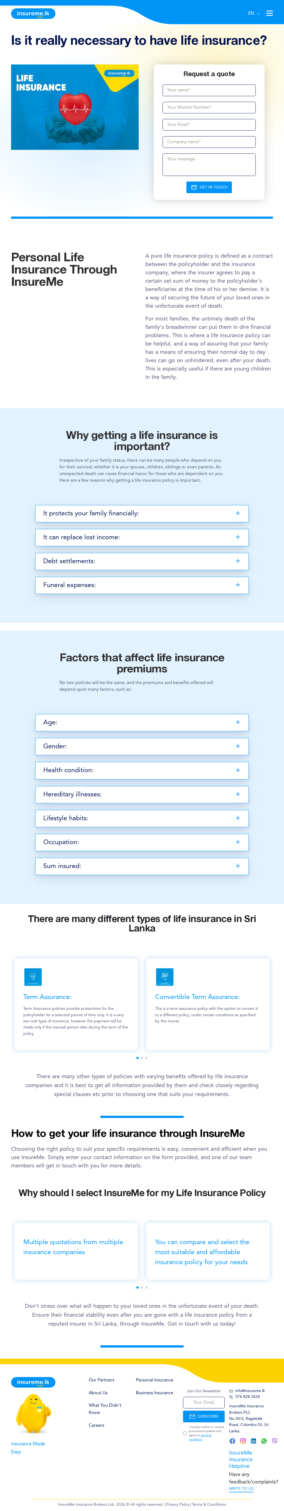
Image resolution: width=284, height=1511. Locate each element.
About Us (98, 1393)
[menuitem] (107, 1380)
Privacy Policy (177, 1505)
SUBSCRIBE (208, 1416)
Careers (96, 1425)
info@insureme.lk (250, 1391)
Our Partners (101, 1380)
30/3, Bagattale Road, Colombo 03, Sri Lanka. (249, 1425)
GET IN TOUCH (213, 187)
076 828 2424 (247, 1397)
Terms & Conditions (209, 1505)
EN (251, 13)
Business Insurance (154, 1393)
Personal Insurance (154, 1380)
